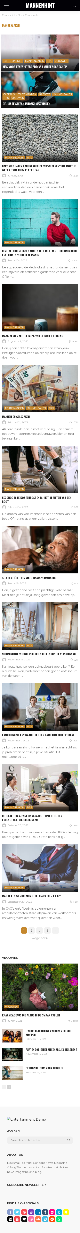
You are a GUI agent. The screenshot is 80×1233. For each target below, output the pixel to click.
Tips (49, 61)
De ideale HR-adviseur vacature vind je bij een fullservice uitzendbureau (32, 818)
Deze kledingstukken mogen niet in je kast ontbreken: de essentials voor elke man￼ (39, 253)
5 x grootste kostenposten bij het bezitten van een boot (36, 499)
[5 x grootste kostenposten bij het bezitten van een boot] (40, 469)
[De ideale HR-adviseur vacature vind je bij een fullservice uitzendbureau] (40, 787)
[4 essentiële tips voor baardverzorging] (40, 549)
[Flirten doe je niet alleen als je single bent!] (12, 1054)
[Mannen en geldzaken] (40, 388)
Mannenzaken (34, 61)
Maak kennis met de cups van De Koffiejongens (32, 336)
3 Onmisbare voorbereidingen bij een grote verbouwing (38, 654)
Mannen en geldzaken (16, 416)
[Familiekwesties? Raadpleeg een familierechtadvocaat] (40, 707)
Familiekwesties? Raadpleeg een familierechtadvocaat (38, 735)
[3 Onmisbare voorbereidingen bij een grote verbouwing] (40, 626)
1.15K (75, 901)
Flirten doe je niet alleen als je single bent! (52, 1049)
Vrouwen (61, 61)
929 (76, 659)
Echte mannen (12, 61)
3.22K (74, 260)
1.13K (75, 825)
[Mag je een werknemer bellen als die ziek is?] (40, 868)
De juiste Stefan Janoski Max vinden (26, 103)
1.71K (75, 422)
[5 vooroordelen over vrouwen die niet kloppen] (12, 1035)
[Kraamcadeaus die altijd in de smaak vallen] (40, 987)
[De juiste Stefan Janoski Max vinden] (40, 89)
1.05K (75, 341)
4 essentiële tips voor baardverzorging (29, 577)
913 (76, 583)
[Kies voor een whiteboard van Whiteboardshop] (40, 53)
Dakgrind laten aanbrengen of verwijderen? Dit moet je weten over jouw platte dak (39, 168)
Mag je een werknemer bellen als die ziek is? (31, 896)
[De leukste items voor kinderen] (12, 1073)
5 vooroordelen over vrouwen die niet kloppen (48, 1033)
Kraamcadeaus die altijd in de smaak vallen (31, 1015)
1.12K (75, 740)
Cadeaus (9, 94)
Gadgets (44, 94)
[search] (74, 5)
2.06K (74, 1020)
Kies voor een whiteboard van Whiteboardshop (34, 66)
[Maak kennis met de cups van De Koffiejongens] (40, 307)
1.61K (75, 175)
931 (76, 507)
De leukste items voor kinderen (44, 1068)
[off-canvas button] (6, 5)
